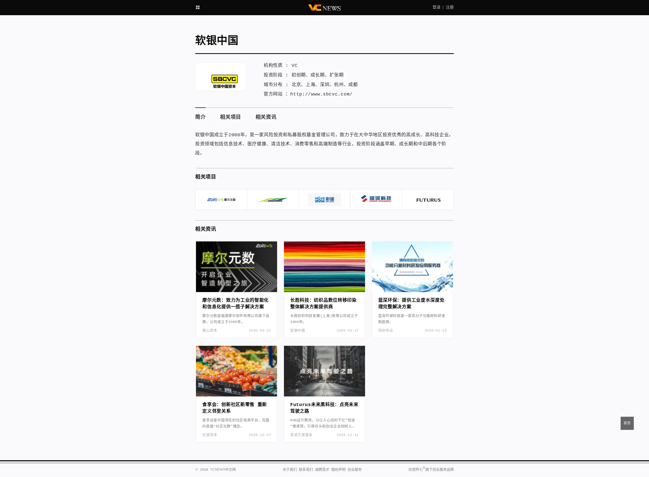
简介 (200, 117)
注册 (450, 7)
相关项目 (230, 117)
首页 (627, 423)
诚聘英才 (322, 470)
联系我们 (306, 470)
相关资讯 (266, 117)
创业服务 (355, 470)
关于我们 (290, 470)
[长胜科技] (273, 199)
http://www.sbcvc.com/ (321, 94)
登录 (436, 7)
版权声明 (338, 470)
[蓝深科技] (376, 199)
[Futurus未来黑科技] (428, 199)
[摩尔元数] (221, 199)
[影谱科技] (324, 199)
